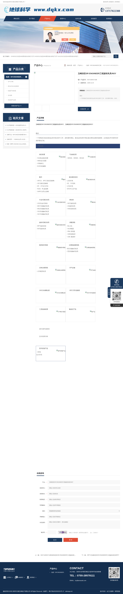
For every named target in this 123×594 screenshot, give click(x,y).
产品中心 (47, 18)
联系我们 (117, 2)
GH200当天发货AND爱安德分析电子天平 (45, 56)
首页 (74, 65)
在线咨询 (83, 109)
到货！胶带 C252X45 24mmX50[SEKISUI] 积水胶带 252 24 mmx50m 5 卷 (17, 144)
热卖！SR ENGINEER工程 (15, 77)
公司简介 (9, 577)
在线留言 (111, 2)
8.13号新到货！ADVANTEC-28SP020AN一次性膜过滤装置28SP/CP (17, 130)
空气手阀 (10, 81)
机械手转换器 (12, 90)
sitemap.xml (68, 591)
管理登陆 (117, 591)
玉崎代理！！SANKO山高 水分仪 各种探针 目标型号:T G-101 (17, 139)
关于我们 (32, 18)
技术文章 (78, 18)
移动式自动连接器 (13, 86)
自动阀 (10, 95)
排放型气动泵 (12, 100)
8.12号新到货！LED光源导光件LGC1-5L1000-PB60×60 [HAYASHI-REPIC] (17, 125)
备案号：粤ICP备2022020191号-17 (53, 591)
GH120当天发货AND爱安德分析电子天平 (69, 56)
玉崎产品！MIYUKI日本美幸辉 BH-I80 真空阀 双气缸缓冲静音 (17, 134)
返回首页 (105, 2)
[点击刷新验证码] (62, 532)
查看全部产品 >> (16, 106)
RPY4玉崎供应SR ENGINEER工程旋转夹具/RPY (103, 555)
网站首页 (16, 18)
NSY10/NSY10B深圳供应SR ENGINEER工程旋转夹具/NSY (60, 555)
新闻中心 (63, 18)
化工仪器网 (110, 591)
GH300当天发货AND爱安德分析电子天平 (22, 56)
